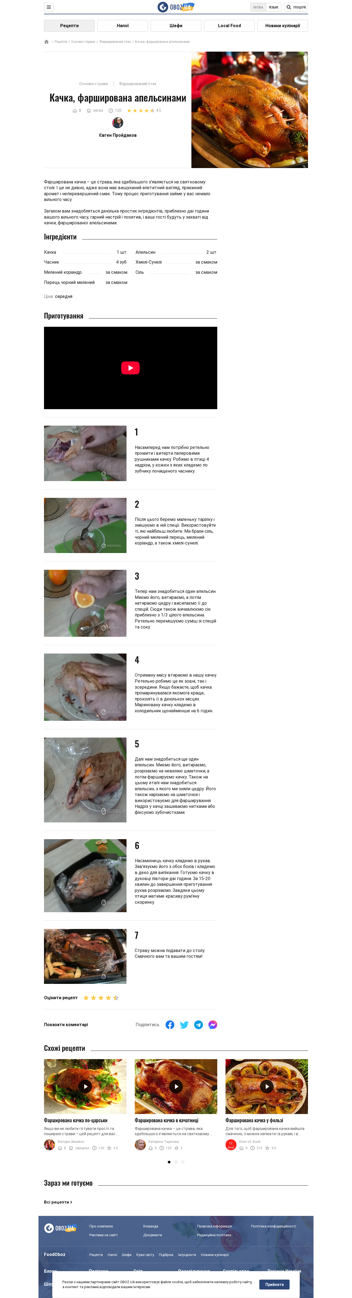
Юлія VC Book (249, 1142)
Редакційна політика (214, 1235)
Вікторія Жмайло (71, 1142)
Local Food (229, 25)
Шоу (48, 1284)
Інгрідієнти (187, 1255)
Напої (123, 25)
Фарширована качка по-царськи (76, 1120)
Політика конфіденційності (273, 1226)
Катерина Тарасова (163, 1142)
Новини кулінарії (282, 25)
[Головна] (46, 42)
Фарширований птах (115, 42)
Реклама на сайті (103, 1235)
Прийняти (274, 1284)
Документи (152, 1235)
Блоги (50, 1271)
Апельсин (145, 252)
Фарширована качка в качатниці (166, 1120)
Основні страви (83, 42)
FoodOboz (54, 1254)
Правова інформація (214, 1226)
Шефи (176, 25)
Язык (273, 7)
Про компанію (101, 1226)
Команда (150, 1226)
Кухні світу (145, 1255)
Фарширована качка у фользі (254, 1120)
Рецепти (69, 25)
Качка (50, 252)
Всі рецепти (56, 1202)
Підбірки (166, 1255)
